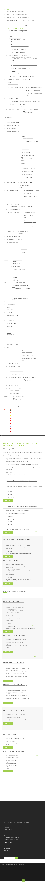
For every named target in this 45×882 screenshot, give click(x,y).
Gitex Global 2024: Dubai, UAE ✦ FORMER (20, 295)
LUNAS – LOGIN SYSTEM (13, 363)
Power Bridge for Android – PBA (13, 751)
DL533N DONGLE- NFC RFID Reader (35, 87)
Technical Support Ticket (17, 406)
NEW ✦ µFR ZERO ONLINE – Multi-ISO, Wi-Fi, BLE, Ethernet (18, 17)
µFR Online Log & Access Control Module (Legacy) (22, 73)
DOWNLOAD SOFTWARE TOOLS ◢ (13, 125)
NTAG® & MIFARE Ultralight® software (31, 196)
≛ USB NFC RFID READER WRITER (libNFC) (15, 87)
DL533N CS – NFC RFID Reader (34, 90)
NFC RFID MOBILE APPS (11, 128)
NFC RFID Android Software (27, 165)
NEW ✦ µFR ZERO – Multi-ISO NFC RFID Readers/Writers (17, 14)
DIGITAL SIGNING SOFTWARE (12, 134)
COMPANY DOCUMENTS (11, 320)
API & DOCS (6, 272)
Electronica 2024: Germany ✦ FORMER (20, 291)
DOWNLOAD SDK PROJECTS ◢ (13, 122)
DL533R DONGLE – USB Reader (16, 368)
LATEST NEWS (9, 842)
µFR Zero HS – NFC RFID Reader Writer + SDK (20, 31)
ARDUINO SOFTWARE (11, 231)
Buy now (37, 487)
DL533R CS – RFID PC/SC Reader (16, 371)
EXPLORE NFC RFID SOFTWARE (13, 119)
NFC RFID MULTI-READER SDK (13, 204)
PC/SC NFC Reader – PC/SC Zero (13, 602)
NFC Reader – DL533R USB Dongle (14, 635)
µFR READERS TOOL (25, 245)
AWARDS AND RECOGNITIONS (12, 315)
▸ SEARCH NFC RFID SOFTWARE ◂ (13, 257)
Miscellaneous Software (13, 348)
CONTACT (6, 396)
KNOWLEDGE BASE (17, 263)
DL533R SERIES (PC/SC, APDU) (14, 366)
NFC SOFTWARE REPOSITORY (12, 840)
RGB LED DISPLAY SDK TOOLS (15, 377)
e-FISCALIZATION (12, 104)
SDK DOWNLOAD (17, 272)
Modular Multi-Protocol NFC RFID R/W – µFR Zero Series (22, 481)
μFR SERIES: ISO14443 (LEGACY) (15, 38)
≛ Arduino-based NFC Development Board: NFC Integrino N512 (19, 79)
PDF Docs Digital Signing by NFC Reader (30, 141)
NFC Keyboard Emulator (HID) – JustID (15, 560)
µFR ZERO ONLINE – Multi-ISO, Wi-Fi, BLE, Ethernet (23, 61)
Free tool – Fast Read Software (28, 177)
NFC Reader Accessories (11, 734)
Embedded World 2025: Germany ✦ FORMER (21, 288)
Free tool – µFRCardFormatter (27, 171)
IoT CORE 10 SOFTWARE (11, 226)
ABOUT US (6, 303)
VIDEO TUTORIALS (16, 266)
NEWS (5, 301)
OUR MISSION (9, 312)
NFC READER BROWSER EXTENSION (14, 242)
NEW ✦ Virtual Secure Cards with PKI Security (15, 11)
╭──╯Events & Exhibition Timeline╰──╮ (20, 282)
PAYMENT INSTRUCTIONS (12, 323)
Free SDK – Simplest (25, 146)
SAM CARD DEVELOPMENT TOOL (13, 236)
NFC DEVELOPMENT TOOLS (12, 839)
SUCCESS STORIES (10, 334)
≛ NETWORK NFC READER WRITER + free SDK (18, 55)
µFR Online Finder (24, 249)
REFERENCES (9, 318)
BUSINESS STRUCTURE (11, 309)
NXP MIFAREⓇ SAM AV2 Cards (14, 385)
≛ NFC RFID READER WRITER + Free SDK (15, 28)
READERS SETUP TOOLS (11, 245)
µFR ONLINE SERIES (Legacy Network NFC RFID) (20, 68)
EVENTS (6, 282)
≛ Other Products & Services (12, 98)
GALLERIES (9, 333)
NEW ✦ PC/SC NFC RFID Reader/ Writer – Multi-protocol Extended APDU (20, 20)
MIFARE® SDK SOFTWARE (12, 146)
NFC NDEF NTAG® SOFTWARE (13, 190)
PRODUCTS (6, 9)
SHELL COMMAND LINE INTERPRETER (14, 239)
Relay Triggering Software (27, 352)
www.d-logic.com (25, 822)
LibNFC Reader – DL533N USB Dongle (15, 685)
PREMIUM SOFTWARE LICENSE (15, 100)
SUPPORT (6, 260)
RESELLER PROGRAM (11, 326)
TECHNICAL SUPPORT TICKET (19, 269)
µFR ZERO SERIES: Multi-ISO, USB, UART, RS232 (18, 30)
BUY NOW (5, 592)
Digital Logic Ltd (13, 864)
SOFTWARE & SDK (8, 117)
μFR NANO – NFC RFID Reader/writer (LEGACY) (20, 46)
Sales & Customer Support (18, 399)
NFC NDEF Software (27, 193)
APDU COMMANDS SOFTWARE (13, 212)
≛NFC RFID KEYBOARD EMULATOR (14, 23)
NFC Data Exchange (27, 199)
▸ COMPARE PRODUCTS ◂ (13, 84)
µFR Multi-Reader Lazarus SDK (14, 209)
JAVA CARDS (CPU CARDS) (14, 109)
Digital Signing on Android (28, 138)
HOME (5, 8)
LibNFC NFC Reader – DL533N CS (13, 663)
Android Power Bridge (14, 390)
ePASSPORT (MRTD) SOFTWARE (13, 131)
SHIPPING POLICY (10, 341)
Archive (8, 347)
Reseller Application (17, 402)
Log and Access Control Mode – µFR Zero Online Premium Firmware (24, 65)
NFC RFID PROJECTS (10, 329)
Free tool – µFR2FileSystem (27, 174)
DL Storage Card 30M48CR (29, 112)
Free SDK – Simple (25, 149)
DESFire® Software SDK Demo (26, 182)
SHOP (5, 433)
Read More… (8, 500)
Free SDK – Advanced (26, 152)
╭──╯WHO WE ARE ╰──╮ (11, 304)
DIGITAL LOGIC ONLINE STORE (12, 837)
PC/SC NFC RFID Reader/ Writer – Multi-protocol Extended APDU (21, 76)
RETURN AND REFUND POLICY (13, 344)
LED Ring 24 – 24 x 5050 (29, 380)
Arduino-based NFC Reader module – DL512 (17, 540)
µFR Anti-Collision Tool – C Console (28, 168)
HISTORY (8, 307)
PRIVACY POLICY (10, 337)
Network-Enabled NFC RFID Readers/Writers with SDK (21, 57)
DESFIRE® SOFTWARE (11, 182)
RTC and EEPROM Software (27, 355)
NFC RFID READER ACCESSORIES (15, 388)
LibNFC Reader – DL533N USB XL (13, 710)
